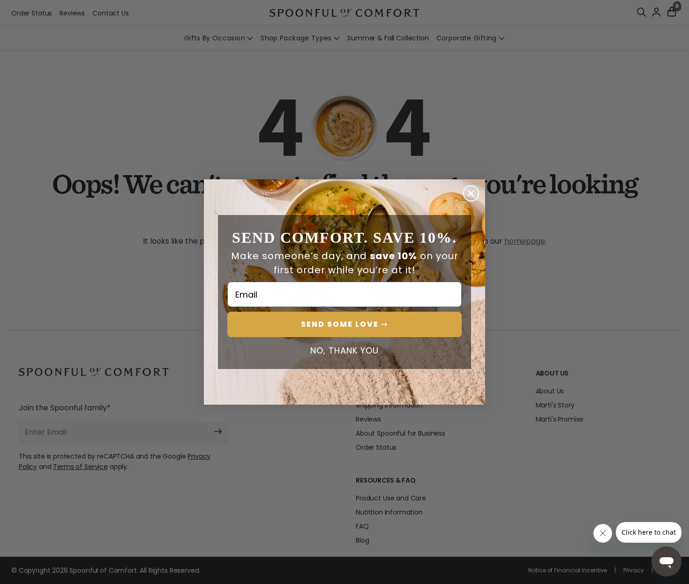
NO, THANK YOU (344, 350)
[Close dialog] (471, 193)
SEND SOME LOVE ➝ (344, 324)
